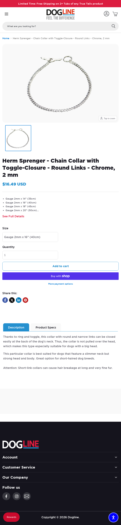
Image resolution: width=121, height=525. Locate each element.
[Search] (113, 26)
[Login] (106, 14)
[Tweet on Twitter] (12, 300)
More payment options (60, 284)
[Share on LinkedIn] (18, 300)
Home (5, 38)
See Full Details (13, 216)
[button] (113, 517)
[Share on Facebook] (5, 300)
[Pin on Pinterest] (25, 300)
